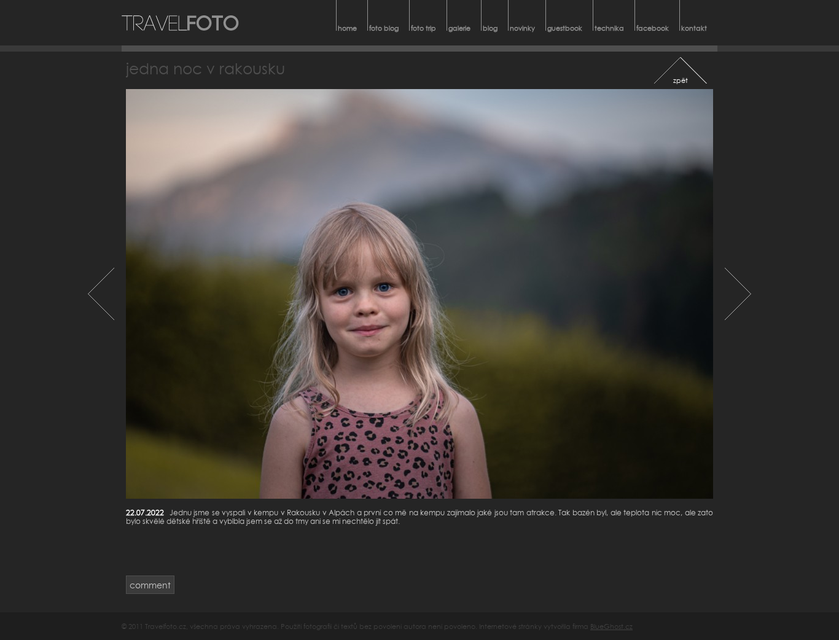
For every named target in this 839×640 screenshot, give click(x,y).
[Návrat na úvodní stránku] (181, 22)
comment (150, 585)
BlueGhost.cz (611, 626)
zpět (680, 80)
